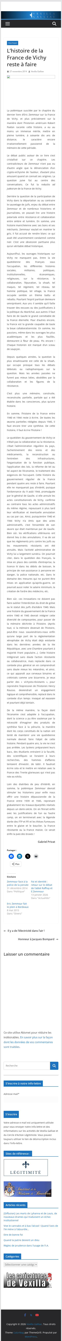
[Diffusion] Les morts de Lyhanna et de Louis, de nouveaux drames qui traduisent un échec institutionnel (30, 1217)
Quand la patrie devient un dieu (21, 1240)
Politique (12, 43)
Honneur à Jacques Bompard (36, 939)
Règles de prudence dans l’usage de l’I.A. (26, 1245)
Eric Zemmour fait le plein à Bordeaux (17, 905)
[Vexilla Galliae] (31, 13)
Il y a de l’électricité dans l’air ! (26, 931)
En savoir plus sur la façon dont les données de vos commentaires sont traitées (28, 1042)
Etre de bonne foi (13, 1234)
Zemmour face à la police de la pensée (17, 883)
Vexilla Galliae (37, 71)
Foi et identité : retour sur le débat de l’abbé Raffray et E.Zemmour (41, 886)
